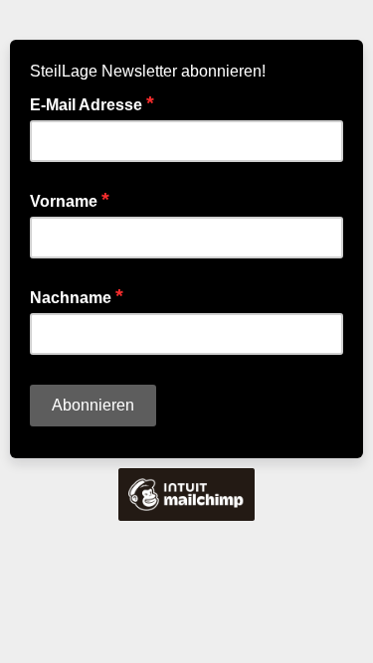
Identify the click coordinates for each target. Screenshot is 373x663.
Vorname (69, 200)
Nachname (76, 296)
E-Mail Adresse (92, 103)
